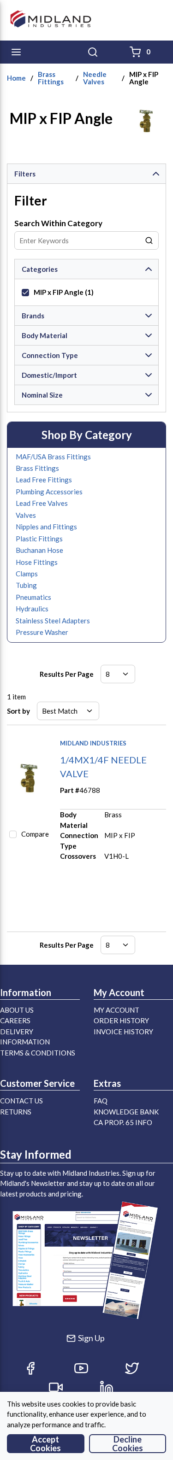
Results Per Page (67, 674)
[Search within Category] (149, 240)
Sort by (18, 711)
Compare (35, 834)
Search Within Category (58, 223)
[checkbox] (25, 292)
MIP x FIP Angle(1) (64, 292)
